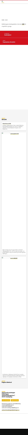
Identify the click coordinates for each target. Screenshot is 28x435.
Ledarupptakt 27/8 (14, 133)
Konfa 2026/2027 (13, 258)
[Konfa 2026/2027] (5, 315)
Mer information (5, 400)
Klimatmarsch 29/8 (7, 123)
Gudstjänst (7, 35)
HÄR (23, 24)
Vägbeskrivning (14, 400)
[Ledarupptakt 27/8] (5, 190)
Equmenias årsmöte (9, 42)
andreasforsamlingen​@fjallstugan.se (10, 410)
